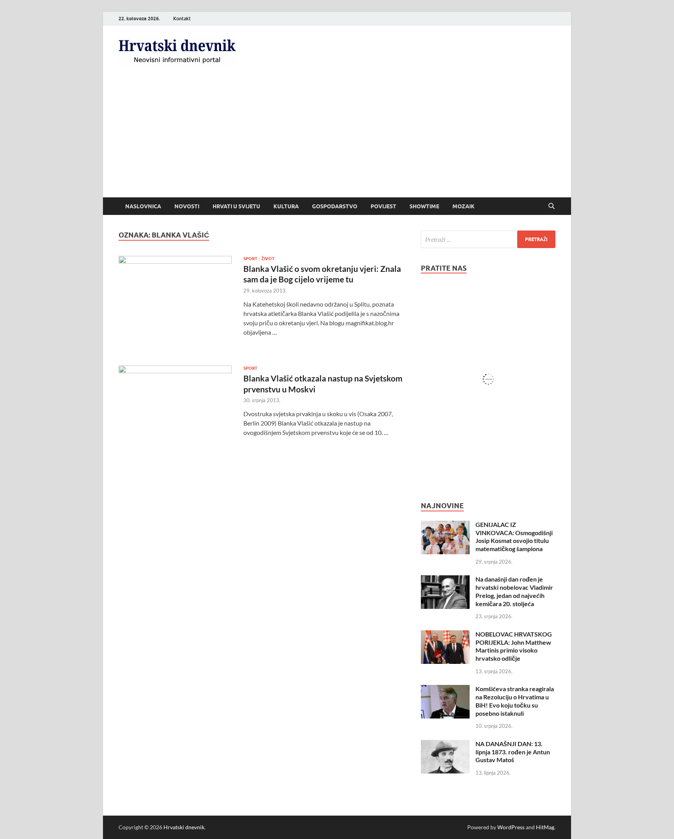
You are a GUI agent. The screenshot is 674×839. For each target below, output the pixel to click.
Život (268, 258)
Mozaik (463, 206)
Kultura (286, 206)
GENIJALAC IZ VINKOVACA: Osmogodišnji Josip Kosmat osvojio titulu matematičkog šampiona (514, 536)
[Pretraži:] (488, 239)
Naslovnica (143, 206)
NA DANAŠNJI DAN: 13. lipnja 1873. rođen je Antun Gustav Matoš (512, 752)
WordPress (511, 827)
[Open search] (551, 206)
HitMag (545, 827)
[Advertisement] (337, 138)
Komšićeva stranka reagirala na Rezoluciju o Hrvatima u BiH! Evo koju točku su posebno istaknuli (514, 701)
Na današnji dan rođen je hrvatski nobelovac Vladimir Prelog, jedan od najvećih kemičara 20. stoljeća (514, 591)
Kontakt (182, 18)
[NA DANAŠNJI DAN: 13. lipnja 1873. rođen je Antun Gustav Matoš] (445, 744)
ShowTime (424, 206)
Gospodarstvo (334, 206)
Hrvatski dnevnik (183, 827)
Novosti (186, 206)
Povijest (383, 206)
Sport (250, 258)
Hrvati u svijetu (236, 206)
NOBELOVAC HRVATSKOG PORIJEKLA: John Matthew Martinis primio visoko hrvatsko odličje (513, 646)
